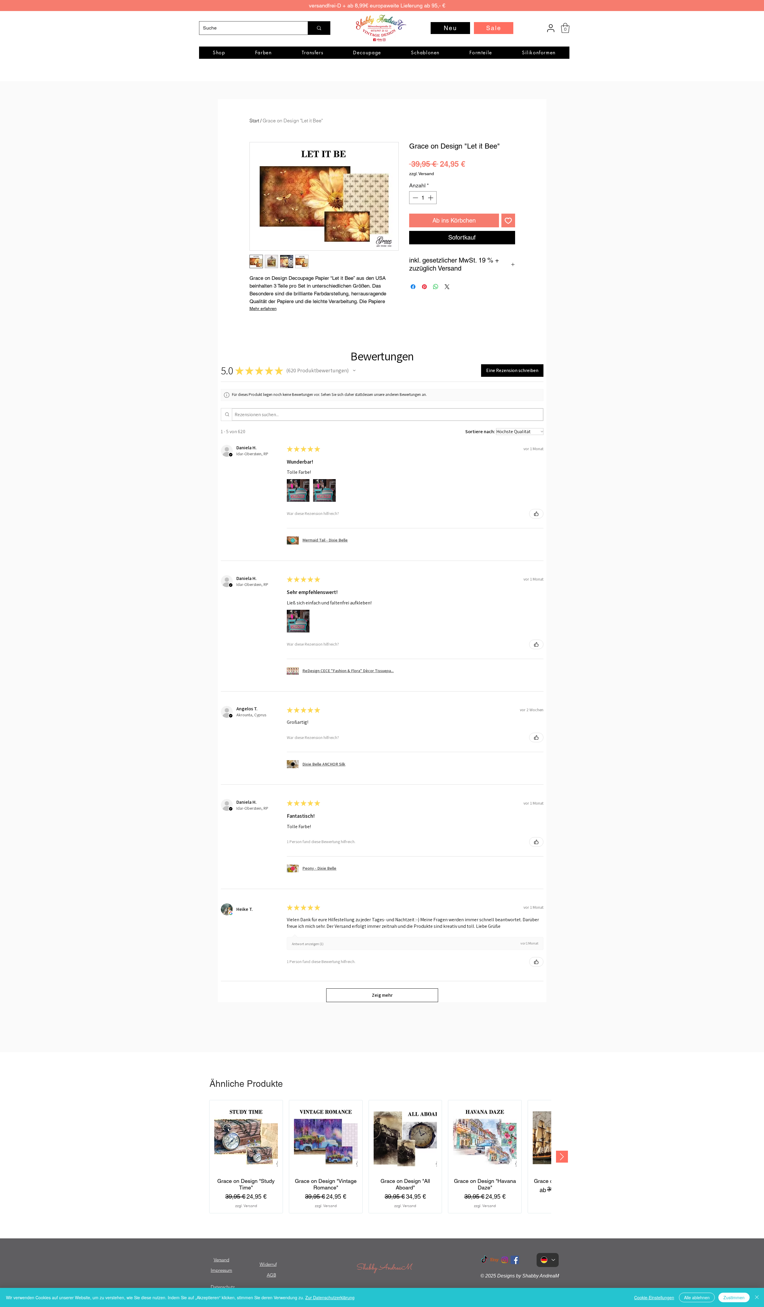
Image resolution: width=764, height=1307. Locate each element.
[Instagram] (504, 1260)
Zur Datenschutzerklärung (330, 1297)
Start (254, 121)
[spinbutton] (422, 198)
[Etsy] (494, 1260)
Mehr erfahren (263, 308)
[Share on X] (447, 286)
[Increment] (431, 198)
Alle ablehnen (697, 1297)
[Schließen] (756, 1297)
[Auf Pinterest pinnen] (424, 286)
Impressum (221, 1270)
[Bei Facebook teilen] (413, 286)
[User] (551, 28)
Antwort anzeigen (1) (308, 944)
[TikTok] (484, 1260)
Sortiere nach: (480, 431)
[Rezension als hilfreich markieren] (536, 514)
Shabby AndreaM (384, 1268)
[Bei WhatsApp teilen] (435, 286)
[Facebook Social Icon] (515, 1260)
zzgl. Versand (421, 173)
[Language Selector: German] (548, 1260)
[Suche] (319, 28)
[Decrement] (414, 198)
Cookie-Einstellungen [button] (654, 1297)
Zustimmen (734, 1297)
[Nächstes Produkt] (562, 1157)
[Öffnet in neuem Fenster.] (230, 913)
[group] (380, 1157)
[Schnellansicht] (246, 1136)
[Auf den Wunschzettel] (508, 220)
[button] (565, 28)
